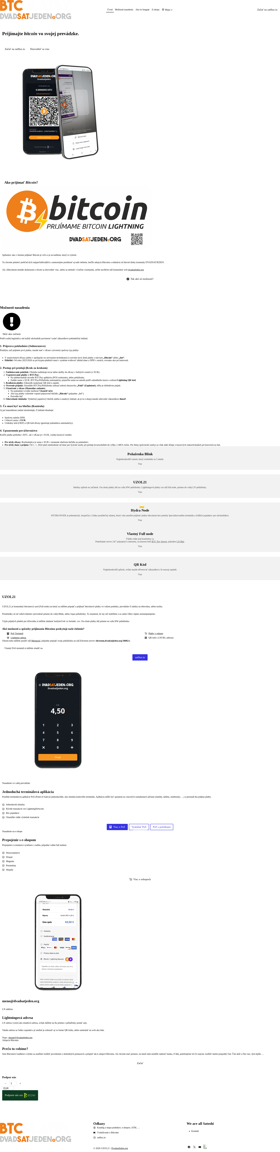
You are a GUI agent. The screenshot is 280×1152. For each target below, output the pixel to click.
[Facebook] (189, 1147)
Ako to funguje (142, 9)
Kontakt (195, 1131)
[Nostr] (205, 1147)
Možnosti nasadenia (124, 9)
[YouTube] (199, 1147)
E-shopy (156, 9)
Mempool (35, 641)
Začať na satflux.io (267, 9)
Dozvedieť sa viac (39, 49)
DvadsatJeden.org (119, 1148)
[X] (194, 1147)
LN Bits (180, 541)
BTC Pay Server (159, 541)
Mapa (167, 9)
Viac (140, 546)
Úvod (110, 9)
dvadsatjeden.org (136, 269)
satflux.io (101, 1137)
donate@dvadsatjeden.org (20, 1037)
